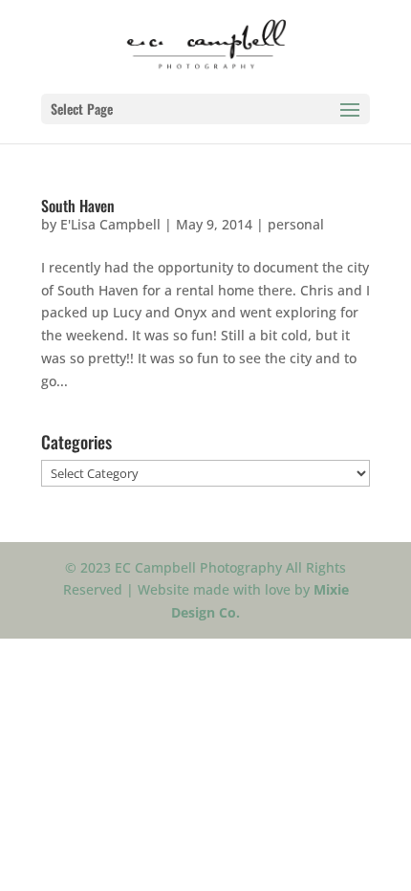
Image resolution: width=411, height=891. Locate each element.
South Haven (78, 205)
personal (296, 224)
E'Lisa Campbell (110, 224)
